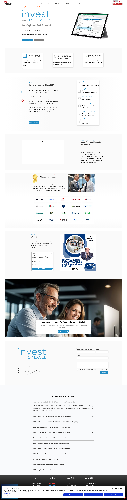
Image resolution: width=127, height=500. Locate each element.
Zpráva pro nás (80, 360)
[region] (63, 209)
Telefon (97, 349)
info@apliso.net (37, 483)
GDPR (68, 483)
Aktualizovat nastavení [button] (45, 146)
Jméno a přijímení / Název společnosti (85, 349)
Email (78, 355)
